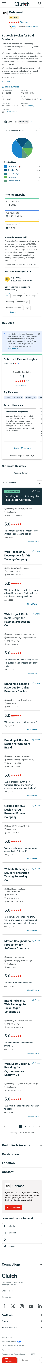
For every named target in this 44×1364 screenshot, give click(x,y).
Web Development (13, 308)
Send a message (13, 1207)
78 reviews (24, 22)
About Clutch (7, 1315)
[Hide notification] (39, 334)
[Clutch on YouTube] (31, 1306)
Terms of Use (6, 1350)
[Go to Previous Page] (5, 1126)
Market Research (14, 181)
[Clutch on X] (13, 1306)
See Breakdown (20, 386)
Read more (6, 81)
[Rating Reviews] (14, 22)
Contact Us (6, 1297)
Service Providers (9, 1327)
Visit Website (8, 1360)
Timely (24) (30, 397)
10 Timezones (11, 112)
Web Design (12, 177)
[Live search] (40, 3)
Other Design (22, 302)
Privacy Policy (7, 1337)
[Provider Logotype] (5, 13)
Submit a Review (20, 473)
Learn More (12, 348)
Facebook (12, 1233)
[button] (19, 482)
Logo (27, 308)
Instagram (12, 1246)
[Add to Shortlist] (39, 1360)
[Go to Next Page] (39, 1126)
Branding (11, 170)
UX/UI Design (12, 166)
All (7, 296)
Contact (25, 1360)
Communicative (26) (13, 397)
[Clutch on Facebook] (4, 1306)
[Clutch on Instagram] (22, 1306)
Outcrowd (16, 12)
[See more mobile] (33, 541)
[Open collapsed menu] (4, 3)
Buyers (5, 1321)
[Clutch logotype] (22, 4)
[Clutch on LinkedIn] (39, 1306)
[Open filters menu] (39, 482)
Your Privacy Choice (9, 1342)
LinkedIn (11, 1226)
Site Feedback (7, 1291)
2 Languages (30, 105)
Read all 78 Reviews (22, 448)
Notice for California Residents (13, 1346)
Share (37, 491)
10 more (12, 312)
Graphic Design (13, 174)
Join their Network (32, 27)
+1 (41, 99)
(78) (27, 381)
